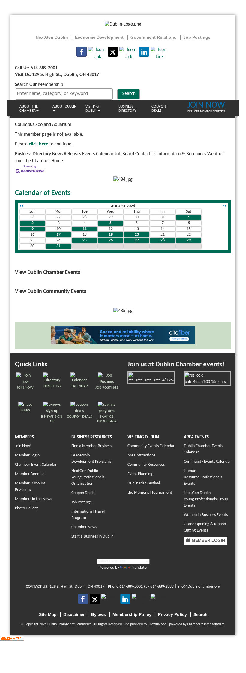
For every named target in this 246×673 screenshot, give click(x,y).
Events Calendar (98, 154)
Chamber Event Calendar (36, 464)
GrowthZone (157, 624)
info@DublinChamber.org (198, 586)
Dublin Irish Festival (144, 483)
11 (84, 229)
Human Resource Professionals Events (203, 477)
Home (57, 161)
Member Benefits (29, 474)
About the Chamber (29, 109)
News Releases (66, 154)
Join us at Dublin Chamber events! (176, 364)
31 (58, 246)
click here (38, 144)
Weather (215, 154)
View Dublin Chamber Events (47, 272)
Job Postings (81, 502)
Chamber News (84, 527)
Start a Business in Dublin (92, 536)
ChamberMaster (199, 624)
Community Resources (146, 464)
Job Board (124, 154)
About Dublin (64, 106)
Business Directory (127, 109)
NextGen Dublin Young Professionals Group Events (206, 499)
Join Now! (23, 446)
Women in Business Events (206, 515)
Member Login (27, 455)
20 (137, 234)
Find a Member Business (91, 446)
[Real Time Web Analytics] (12, 638)
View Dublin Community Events (50, 291)
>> (224, 206)
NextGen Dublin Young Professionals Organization (87, 477)
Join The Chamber (32, 161)
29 (189, 240)
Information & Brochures (182, 154)
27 (137, 240)
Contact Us (145, 154)
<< (22, 206)
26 (111, 240)
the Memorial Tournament (150, 492)
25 (84, 240)
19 (111, 234)
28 (162, 240)
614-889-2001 (131, 586)
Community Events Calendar (151, 446)
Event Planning (140, 474)
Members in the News (33, 499)
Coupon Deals (159, 109)
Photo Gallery (26, 508)
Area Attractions (141, 455)
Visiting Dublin (92, 109)
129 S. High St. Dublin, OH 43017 (77, 586)
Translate (139, 567)
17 (58, 234)
